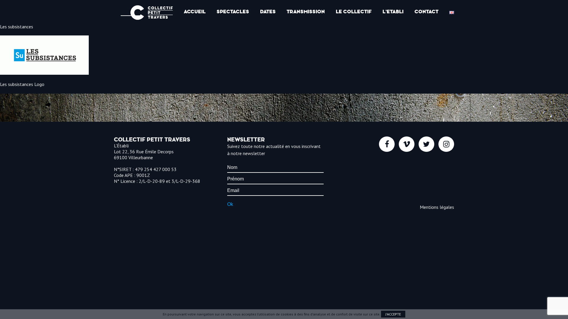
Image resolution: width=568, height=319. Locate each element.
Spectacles (233, 11)
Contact (426, 11)
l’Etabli (393, 11)
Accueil (195, 11)
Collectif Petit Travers (151, 12)
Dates (268, 11)
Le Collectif (354, 11)
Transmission (306, 11)
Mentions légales (437, 207)
